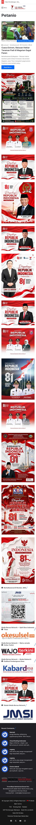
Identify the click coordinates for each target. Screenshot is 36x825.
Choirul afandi (14, 766)
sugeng (12, 749)
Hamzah (12, 732)
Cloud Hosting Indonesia (18, 741)
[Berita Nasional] (18, 7)
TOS (10, 807)
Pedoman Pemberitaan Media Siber (18, 816)
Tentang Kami (17, 807)
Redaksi (24, 807)
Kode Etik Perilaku (18, 813)
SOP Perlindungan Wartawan (11, 810)
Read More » (8, 67)
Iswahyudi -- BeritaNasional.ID (11, 45)
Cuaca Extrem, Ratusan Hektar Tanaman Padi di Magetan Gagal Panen (16, 50)
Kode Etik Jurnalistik (27, 810)
